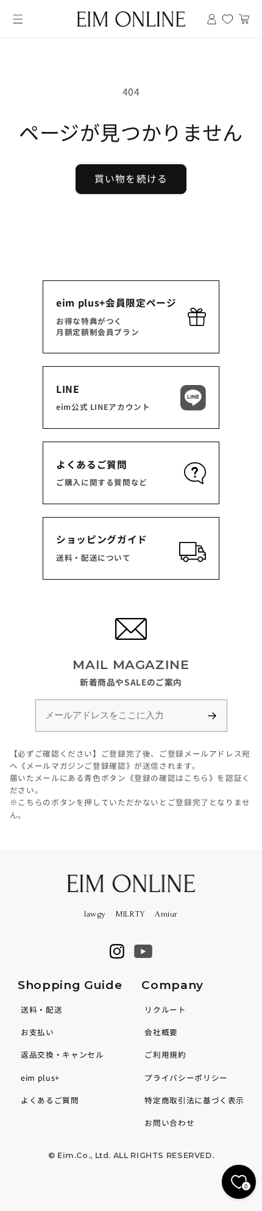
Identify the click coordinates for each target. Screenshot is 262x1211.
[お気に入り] (227, 19)
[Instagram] (117, 951)
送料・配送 (41, 1009)
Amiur (166, 914)
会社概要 (161, 1032)
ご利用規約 (165, 1054)
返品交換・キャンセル (62, 1054)
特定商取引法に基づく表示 (194, 1100)
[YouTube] (143, 951)
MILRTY (130, 914)
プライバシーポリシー (185, 1077)
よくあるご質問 (50, 1100)
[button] (18, 19)
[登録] (217, 715)
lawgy (95, 914)
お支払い (37, 1032)
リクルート (165, 1009)
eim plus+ (40, 1077)
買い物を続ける (130, 179)
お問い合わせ (169, 1122)
